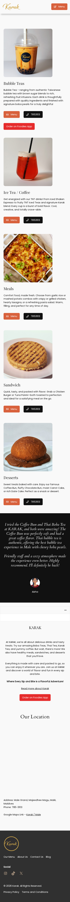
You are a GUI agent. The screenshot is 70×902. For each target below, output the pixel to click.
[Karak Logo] (12, 6)
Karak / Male (33, 814)
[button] (35, 610)
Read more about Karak (35, 688)
